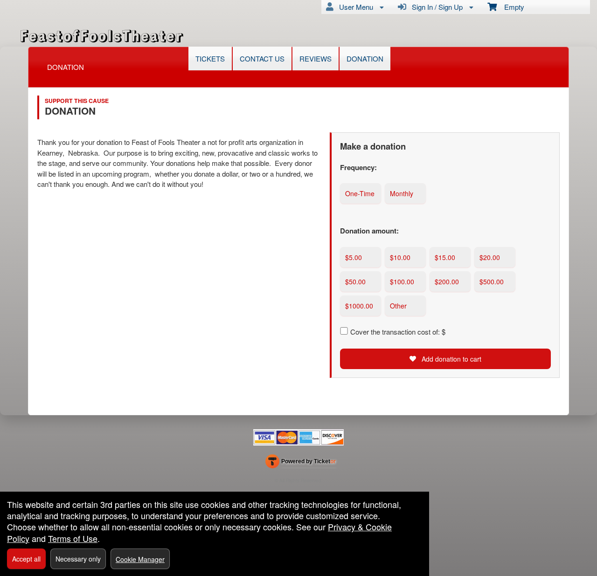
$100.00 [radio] (402, 281)
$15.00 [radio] (445, 257)
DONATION (365, 58)
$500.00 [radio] (491, 281)
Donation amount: (369, 230)
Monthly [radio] (401, 193)
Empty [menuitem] (510, 7)
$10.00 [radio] (400, 257)
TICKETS (210, 58)
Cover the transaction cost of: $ (397, 331)
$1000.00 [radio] (359, 305)
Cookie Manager (140, 559)
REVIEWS (315, 58)
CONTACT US (262, 58)
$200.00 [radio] (447, 281)
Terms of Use (72, 538)
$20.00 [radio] (489, 257)
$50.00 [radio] (355, 281)
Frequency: (358, 167)
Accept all (26, 558)
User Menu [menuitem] (354, 7)
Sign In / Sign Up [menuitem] (435, 7)
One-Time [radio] (360, 193)
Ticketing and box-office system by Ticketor (300, 463)
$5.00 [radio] (353, 257)
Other (398, 305)
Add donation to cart (450, 358)
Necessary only (78, 558)
